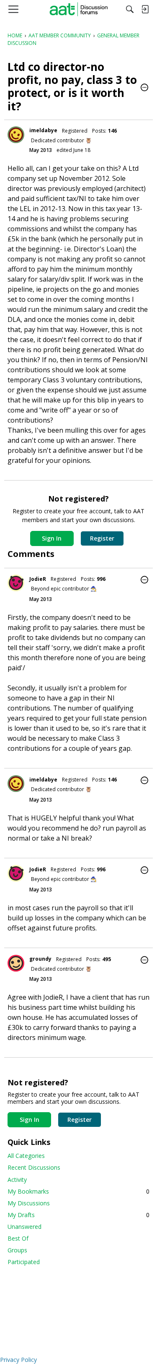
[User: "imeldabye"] (16, 134)
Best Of (18, 1238)
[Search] (129, 9)
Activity (17, 1180)
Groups (17, 1250)
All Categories (26, 1156)
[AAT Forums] (78, 9)
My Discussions (29, 1203)
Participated (24, 1262)
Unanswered (24, 1227)
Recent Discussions (34, 1167)
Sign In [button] (52, 538)
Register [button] (102, 538)
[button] (144, 88)
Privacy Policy (18, 1360)
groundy (40, 958)
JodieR (37, 579)
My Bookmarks (78, 1191)
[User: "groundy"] (16, 963)
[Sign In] (144, 9)
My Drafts (78, 1215)
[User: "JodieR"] (16, 583)
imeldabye (43, 130)
